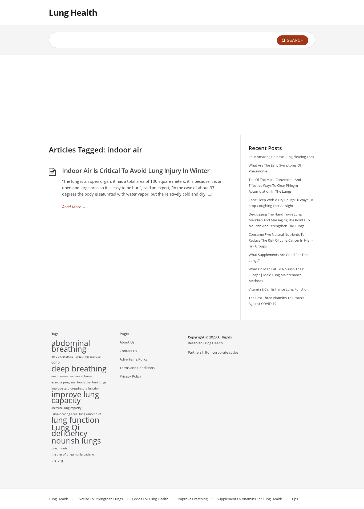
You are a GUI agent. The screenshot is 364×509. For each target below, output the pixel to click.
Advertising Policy (134, 359)
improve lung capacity (75, 397)
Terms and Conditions (137, 367)
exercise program (63, 382)
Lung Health (73, 12)
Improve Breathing (193, 498)
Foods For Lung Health (150, 498)
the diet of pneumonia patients (73, 454)
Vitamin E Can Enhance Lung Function (279, 289)
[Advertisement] (182, 94)
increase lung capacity (66, 408)
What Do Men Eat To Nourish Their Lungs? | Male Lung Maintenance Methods (276, 275)
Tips (295, 498)
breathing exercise (87, 356)
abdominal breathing (70, 346)
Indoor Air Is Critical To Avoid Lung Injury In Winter (136, 170)
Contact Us (128, 350)
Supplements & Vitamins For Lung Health (249, 498)
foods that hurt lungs (91, 382)
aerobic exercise (62, 356)
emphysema (59, 376)
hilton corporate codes (220, 352)
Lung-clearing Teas (64, 414)
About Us (127, 342)
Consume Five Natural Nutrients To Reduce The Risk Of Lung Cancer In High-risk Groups (281, 240)
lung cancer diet (90, 414)
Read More (74, 206)
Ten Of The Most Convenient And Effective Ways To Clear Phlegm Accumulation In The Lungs (275, 185)
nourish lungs (76, 441)
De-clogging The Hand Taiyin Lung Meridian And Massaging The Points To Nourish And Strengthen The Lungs (279, 220)
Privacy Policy (130, 376)
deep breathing (79, 368)
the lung (57, 460)
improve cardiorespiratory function (75, 388)
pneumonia (59, 448)
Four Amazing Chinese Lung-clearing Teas (281, 156)
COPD (55, 363)
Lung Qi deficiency (69, 430)
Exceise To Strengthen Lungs (100, 498)
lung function (75, 420)
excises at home (81, 376)
